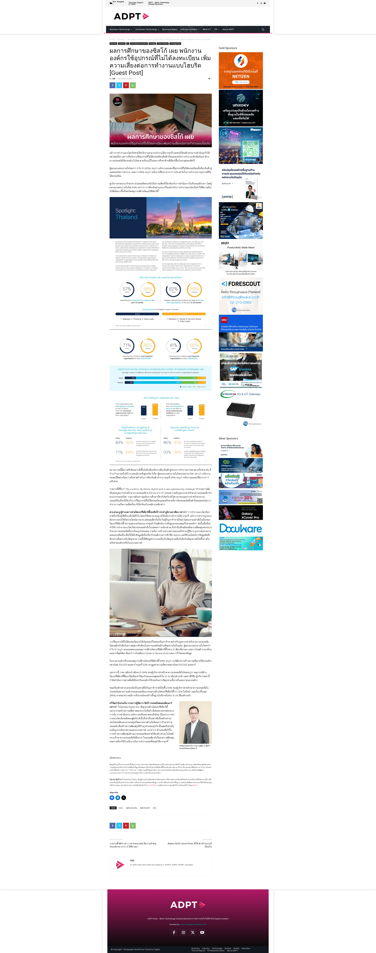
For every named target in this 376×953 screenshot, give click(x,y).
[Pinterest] (126, 85)
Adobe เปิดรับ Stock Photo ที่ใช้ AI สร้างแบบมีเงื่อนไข (190, 845)
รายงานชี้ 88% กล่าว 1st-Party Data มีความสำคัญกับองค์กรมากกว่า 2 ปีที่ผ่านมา (133, 845)
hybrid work (145, 808)
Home (112, 39)
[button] (263, 29)
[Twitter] (261, 3)
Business (121, 39)
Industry (122, 43)
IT (127, 43)
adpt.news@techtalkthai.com (193, 924)
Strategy (152, 43)
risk (154, 808)
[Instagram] (183, 932)
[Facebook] (257, 3)
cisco (121, 808)
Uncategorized (175, 43)
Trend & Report (163, 43)
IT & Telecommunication (139, 43)
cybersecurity (131, 808)
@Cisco (195, 785)
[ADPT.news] (131, 16)
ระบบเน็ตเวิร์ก (152, 785)
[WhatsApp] (133, 85)
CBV (113, 78)
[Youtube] (264, 3)
